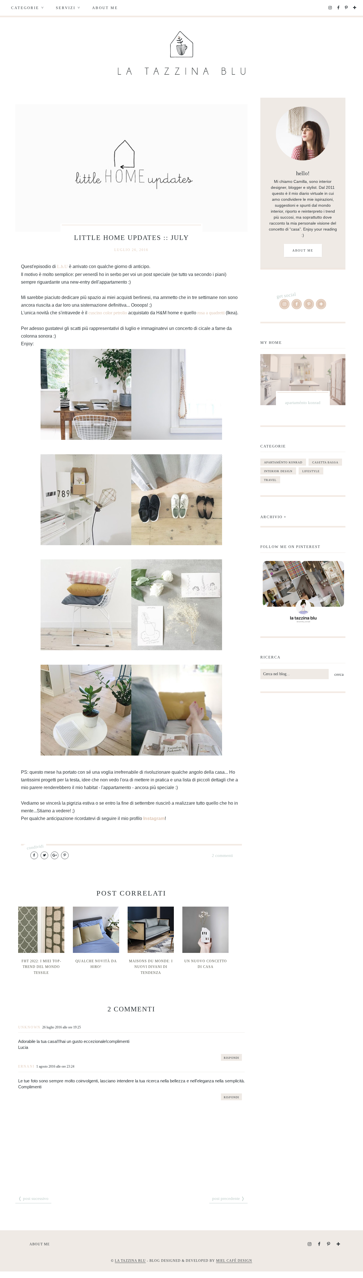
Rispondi (231, 1057)
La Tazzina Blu (130, 1261)
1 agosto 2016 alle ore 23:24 (55, 1066)
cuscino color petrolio (108, 312)
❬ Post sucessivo (33, 1198)
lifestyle (311, 471)
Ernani (26, 1066)
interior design (278, 471)
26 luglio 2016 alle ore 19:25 (61, 1027)
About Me (105, 8)
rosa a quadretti (211, 312)
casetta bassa (325, 462)
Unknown (29, 1027)
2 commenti (222, 855)
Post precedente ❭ (228, 1198)
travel (270, 480)
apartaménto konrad (283, 462)
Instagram (154, 818)
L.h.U (62, 266)
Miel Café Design (234, 1261)
